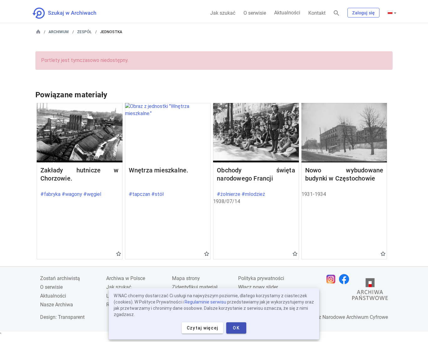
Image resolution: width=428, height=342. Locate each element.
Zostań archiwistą (60, 278)
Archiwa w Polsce (125, 278)
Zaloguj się (363, 12)
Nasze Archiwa (56, 305)
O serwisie (254, 13)
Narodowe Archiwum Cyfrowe (355, 317)
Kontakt (317, 13)
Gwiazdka (118, 253)
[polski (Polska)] (392, 13)
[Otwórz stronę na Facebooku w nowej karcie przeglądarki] (345, 279)
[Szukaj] (336, 13)
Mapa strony (186, 278)
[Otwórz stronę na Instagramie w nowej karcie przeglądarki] (332, 279)
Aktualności (287, 13)
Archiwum (59, 32)
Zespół (84, 32)
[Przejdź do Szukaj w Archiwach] (70, 13)
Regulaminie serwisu (205, 301)
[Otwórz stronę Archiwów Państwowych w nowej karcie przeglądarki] (370, 290)
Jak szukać (222, 13)
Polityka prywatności (261, 278)
